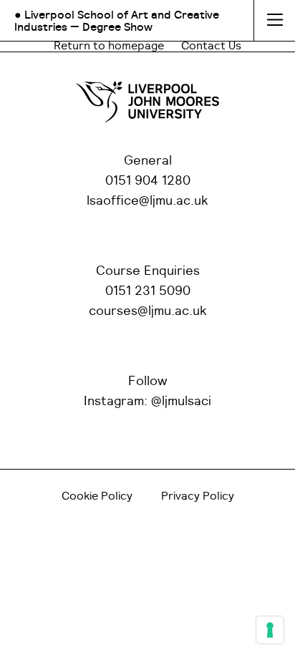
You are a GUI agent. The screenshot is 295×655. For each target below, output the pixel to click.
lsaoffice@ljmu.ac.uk (147, 201)
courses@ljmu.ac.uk (148, 311)
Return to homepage (109, 46)
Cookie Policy (97, 496)
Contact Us (211, 46)
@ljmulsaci (181, 401)
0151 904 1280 (147, 181)
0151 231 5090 (147, 291)
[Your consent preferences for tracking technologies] (270, 630)
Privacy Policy (197, 496)
